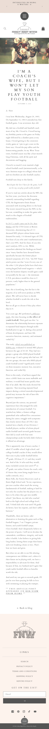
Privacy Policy (24, 666)
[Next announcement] (42, 6)
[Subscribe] (24, 700)
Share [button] (11, 111)
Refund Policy (24, 681)
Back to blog (26, 608)
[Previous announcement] (6, 6)
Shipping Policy (24, 676)
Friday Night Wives (21, 726)
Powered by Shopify (31, 726)
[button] (5, 28)
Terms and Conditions (24, 671)
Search (24, 661)
